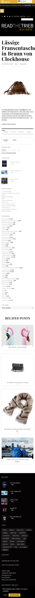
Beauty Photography (7, 222)
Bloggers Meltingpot (7, 197)
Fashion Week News (7, 255)
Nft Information (15, 162)
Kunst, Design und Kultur (9, 279)
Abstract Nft (14, 179)
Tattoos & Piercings (7, 233)
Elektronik (5, 240)
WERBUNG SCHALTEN (10, 561)
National (12, 530)
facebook (5, 132)
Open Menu (2, 11)
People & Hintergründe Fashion (10, 268)
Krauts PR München (7, 200)
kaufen (12, 544)
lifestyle (12, 541)
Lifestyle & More (6, 270)
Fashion (5, 530)
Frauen (4, 259)
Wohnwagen (5, 298)
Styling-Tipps (5, 264)
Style (24, 538)
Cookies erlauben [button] (14, 595)
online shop (13, 532)
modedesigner (20, 541)
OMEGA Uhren (6, 207)
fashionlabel (6, 538)
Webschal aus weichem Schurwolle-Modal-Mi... (17, 430)
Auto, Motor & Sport (7, 239)
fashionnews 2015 (7, 547)
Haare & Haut (5, 226)
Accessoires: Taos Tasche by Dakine (17, 382)
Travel (3, 292)
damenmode (15, 535)
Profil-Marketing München (9, 209)
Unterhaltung (5, 249)
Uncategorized (5, 300)
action (3, 294)
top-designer (23, 547)
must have (5, 544)
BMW (3, 198)
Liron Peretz (5, 202)
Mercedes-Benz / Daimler (9, 206)
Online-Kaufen (20, 544)
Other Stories (5, 282)
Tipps (3, 290)
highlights (5, 549)
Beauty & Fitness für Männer (10, 220)
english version (9, 580)
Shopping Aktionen (6, 288)
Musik (3, 246)
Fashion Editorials (7, 253)
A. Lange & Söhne (6, 191)
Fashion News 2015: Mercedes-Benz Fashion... (17, 460)
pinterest (21, 132)
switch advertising (10, 565)
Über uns (6, 571)
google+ (29, 132)
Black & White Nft (15, 517)
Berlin (3, 275)
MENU (7, 2)
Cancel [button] (5, 595)
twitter (13, 132)
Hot (4, 150)
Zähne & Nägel (6, 235)
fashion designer (16, 538)
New (8, 150)
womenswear (6, 535)
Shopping (23, 64)
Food (3, 277)
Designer (28, 530)
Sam (16, 64)
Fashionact (24, 535)
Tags (19, 150)
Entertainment (5, 237)
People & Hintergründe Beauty (10, 231)
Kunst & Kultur (6, 271)
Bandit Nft (13, 508)
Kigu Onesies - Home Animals (17, 347)
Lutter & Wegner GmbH (8, 204)
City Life (4, 273)
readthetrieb (22, 532)
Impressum (6, 575)
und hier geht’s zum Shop (9, 124)
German (23, 1)
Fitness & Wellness (7, 224)
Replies (13, 150)
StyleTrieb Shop (6, 211)
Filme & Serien (6, 242)
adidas (4, 195)
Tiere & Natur (5, 284)
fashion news (20, 530)
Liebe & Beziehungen (8, 280)
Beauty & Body (5, 219)
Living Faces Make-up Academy (11, 193)
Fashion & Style (6, 252)
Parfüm (4, 229)
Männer (4, 262)
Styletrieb (5, 541)
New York (4, 296)
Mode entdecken (6, 257)
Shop (16, 547)
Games (4, 244)
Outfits (3, 266)
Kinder (4, 260)
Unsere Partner (9, 573)
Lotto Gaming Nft (15, 171)
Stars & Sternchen (7, 248)
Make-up (4, 228)
